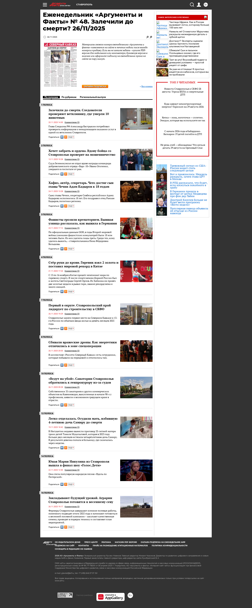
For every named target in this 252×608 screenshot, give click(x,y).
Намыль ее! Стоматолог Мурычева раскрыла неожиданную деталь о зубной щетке (189, 34)
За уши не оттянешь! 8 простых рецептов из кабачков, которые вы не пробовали (189, 72)
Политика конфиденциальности (169, 546)
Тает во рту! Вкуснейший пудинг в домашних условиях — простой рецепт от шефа (188, 62)
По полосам (51, 97)
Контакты (83, 546)
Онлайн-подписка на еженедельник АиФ (163, 542)
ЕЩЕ (71, 137)
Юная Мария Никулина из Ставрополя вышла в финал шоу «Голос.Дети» (79, 463)
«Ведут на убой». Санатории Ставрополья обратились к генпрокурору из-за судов (81, 380)
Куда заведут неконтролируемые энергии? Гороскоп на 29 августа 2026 (183, 105)
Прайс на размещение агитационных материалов (120, 546)
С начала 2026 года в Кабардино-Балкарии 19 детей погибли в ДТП (183, 132)
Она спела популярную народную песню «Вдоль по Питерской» (78, 475)
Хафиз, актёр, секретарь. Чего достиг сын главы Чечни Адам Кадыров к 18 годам (81, 185)
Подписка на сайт (64, 546)
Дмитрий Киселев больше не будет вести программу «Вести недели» (188, 202)
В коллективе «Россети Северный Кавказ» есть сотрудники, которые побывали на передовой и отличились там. (82, 356)
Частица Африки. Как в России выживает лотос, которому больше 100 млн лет (189, 25)
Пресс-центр (91, 542)
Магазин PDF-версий (126, 542)
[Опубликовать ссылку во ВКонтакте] (62, 137)
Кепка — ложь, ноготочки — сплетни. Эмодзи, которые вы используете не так (182, 119)
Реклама (106, 542)
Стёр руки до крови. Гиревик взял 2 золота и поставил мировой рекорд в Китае (83, 264)
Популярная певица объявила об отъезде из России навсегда (189, 210)
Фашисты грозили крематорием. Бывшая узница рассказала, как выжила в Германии (83, 221)
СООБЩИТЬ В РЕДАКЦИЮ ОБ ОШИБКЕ (73, 549)
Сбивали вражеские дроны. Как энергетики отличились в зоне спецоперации (83, 344)
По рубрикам (69, 97)
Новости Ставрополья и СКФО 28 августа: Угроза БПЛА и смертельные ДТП (182, 91)
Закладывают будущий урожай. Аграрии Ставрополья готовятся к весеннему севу (81, 500)
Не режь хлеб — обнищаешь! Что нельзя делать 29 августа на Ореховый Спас (182, 146)
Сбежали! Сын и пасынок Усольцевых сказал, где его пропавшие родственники (184, 53)
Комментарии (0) (72, 122)
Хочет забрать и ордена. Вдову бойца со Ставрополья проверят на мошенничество (82, 153)
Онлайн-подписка (95, 86)
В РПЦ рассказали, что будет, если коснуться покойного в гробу (188, 185)
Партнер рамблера (84, 595)
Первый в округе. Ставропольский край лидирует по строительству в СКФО (80, 307)
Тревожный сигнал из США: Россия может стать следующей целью (188, 168)
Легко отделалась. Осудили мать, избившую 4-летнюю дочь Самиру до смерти (83, 420)
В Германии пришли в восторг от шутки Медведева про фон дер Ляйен (188, 193)
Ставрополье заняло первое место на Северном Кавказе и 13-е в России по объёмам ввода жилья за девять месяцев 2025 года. (83, 320)
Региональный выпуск (93, 97)
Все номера (147, 86)
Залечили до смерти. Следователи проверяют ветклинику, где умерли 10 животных (79, 114)
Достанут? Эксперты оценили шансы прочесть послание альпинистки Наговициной (186, 44)
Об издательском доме (67, 542)
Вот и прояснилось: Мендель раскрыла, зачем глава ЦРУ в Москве (188, 176)
